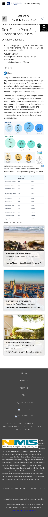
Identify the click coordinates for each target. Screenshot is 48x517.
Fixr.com (14, 96)
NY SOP (28, 429)
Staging (26, 57)
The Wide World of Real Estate (14, 24)
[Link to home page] (14, 3)
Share (44, 29)
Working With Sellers (13, 57)
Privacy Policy (31, 424)
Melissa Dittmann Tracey (18, 62)
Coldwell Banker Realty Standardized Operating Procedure (24, 499)
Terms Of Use (14, 424)
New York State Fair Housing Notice (24, 510)
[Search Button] (43, 18)
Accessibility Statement (16, 426)
